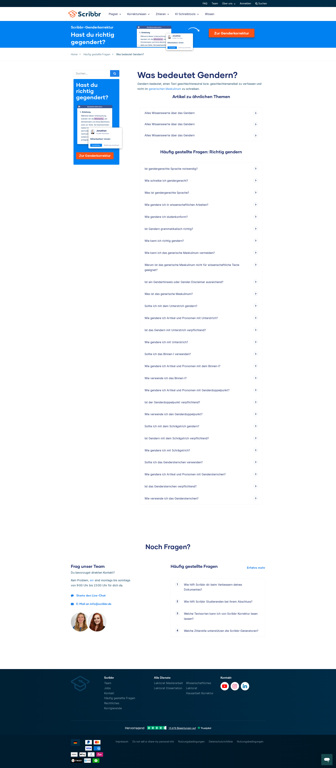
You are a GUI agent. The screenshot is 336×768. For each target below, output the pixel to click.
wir (92, 580)
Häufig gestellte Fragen (119, 698)
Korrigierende (113, 708)
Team (215, 3)
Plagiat (114, 14)
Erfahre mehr (256, 567)
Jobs (107, 688)
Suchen (262, 3)
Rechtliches (111, 703)
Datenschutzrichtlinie (221, 741)
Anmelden (245, 3)
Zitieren (161, 14)
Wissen (209, 14)
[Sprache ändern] (75, 742)
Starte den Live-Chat (91, 595)
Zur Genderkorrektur (231, 33)
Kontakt (109, 693)
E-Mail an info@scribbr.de (93, 603)
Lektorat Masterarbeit (168, 683)
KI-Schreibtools (185, 14)
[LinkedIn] (245, 686)
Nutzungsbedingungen (191, 741)
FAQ (205, 3)
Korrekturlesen (137, 14)
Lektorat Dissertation (168, 688)
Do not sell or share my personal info (153, 741)
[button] (326, 759)
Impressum (122, 741)
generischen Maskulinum (165, 89)
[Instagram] (235, 686)
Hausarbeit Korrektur (200, 693)
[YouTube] (224, 686)
